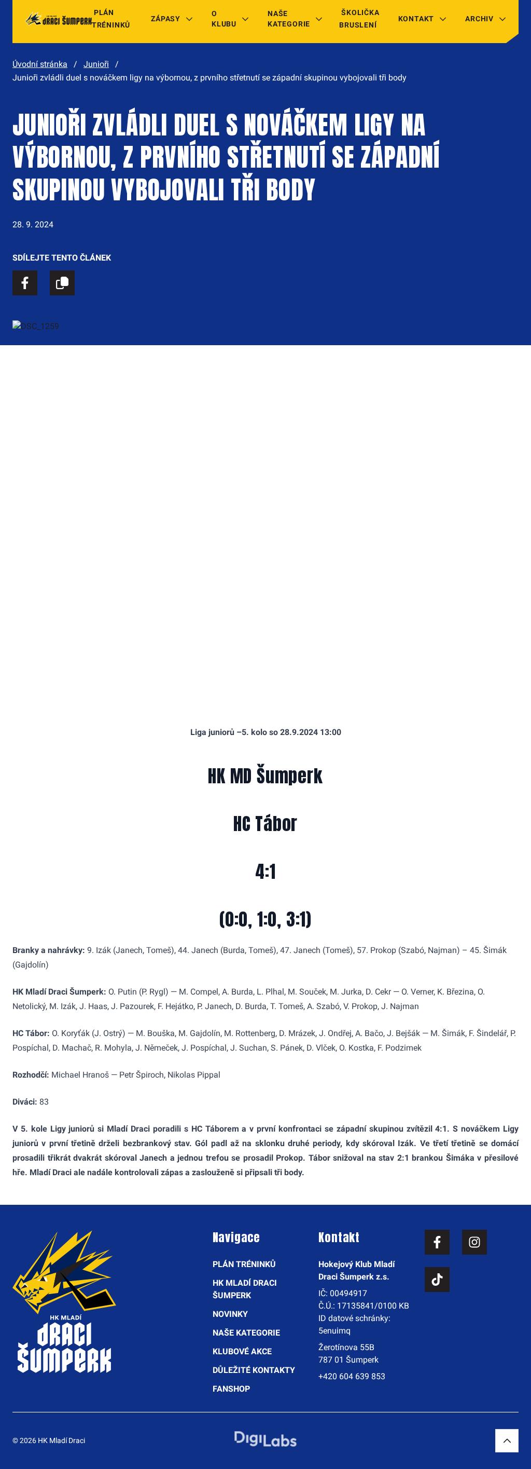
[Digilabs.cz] (265, 1438)
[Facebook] (437, 1242)
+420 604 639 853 (351, 1376)
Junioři (96, 64)
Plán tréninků (111, 18)
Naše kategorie (289, 18)
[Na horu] (507, 1440)
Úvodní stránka (39, 64)
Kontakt (416, 19)
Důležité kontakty (254, 1370)
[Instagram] (474, 1242)
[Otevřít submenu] (189, 18)
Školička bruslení (359, 18)
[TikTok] (437, 1279)
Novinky (230, 1314)
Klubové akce (242, 1351)
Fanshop (231, 1389)
